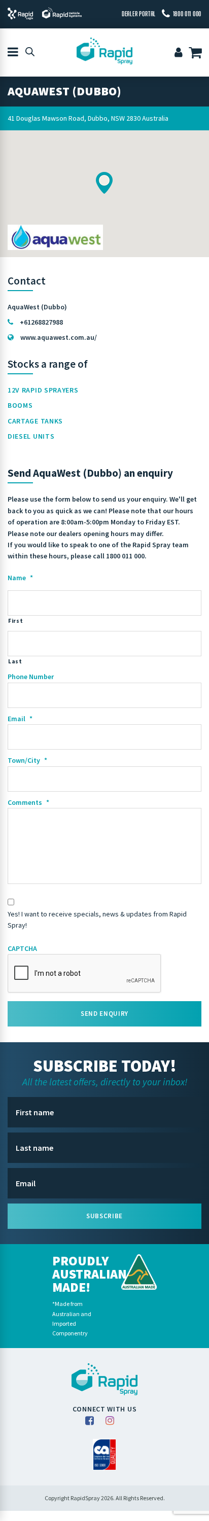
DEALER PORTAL (139, 14)
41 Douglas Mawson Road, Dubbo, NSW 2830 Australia (88, 118)
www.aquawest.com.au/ (58, 337)
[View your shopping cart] (197, 53)
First (15, 620)
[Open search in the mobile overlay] (30, 51)
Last (15, 661)
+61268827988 (41, 322)
